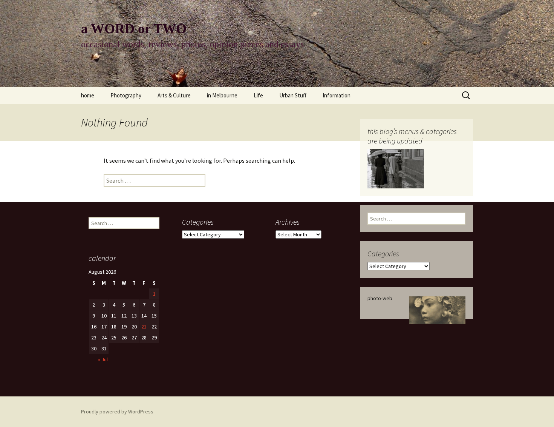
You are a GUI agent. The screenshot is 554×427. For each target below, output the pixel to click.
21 (144, 326)
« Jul (103, 359)
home (87, 95)
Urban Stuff (292, 95)
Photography (125, 95)
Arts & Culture (174, 95)
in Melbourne (222, 95)
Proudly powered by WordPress (117, 411)
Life (258, 95)
